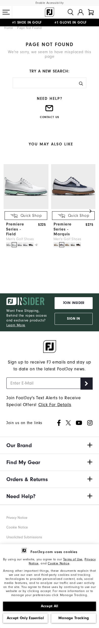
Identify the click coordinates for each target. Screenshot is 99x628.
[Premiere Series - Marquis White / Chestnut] (72, 244)
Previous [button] (9, 211)
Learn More (15, 325)
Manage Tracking (73, 618)
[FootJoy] (49, 12)
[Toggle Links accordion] (49, 445)
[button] (6, 12)
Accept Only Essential (25, 618)
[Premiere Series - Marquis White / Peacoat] (61, 244)
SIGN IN (73, 319)
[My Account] (81, 12)
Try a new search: (49, 71)
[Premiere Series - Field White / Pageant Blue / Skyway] (8, 244)
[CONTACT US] (49, 110)
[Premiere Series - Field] (26, 208)
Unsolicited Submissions (24, 537)
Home (9, 28)
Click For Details (54, 404)
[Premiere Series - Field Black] (31, 244)
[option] (24, 206)
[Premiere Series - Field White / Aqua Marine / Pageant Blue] (14, 244)
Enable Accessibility (50, 3)
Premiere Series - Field (15, 229)
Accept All (49, 606)
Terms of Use (72, 559)
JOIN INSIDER (73, 303)
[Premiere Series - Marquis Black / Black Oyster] (78, 244)
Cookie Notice (58, 563)
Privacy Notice (16, 518)
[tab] (91, 12)
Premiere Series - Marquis (63, 229)
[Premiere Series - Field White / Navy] (25, 244)
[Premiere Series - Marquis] (73, 208)
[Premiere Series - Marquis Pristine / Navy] (56, 244)
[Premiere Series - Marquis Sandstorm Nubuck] (67, 244)
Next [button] (90, 211)
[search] (70, 12)
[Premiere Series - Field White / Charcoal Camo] (19, 244)
